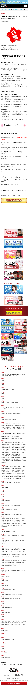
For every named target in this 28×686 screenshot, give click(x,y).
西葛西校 (12, 444)
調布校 (18, 447)
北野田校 (19, 554)
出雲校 (6, 585)
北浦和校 (23, 425)
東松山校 (18, 427)
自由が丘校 (13, 447)
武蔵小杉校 (8, 470)
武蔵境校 (3, 460)
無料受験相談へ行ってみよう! (14, 683)
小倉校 (8, 621)
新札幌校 (7, 374)
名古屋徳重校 (4, 523)
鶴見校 (7, 473)
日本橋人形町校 (12, 454)
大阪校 (2, 548)
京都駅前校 (7, 540)
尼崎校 (11, 565)
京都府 (2, 538)
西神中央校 (3, 564)
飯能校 (14, 427)
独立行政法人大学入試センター (8, 664)
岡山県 (2, 588)
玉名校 (12, 639)
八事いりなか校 (22, 518)
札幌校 (2, 374)
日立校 (14, 407)
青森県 (2, 378)
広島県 (2, 592)
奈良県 (2, 568)
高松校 (2, 607)
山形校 (2, 398)
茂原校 (8, 436)
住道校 (15, 549)
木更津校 (23, 435)
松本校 (2, 505)
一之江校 (17, 457)
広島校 (2, 594)
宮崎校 (2, 648)
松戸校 (7, 435)
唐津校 (6, 630)
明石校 (17, 560)
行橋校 (2, 624)
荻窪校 (2, 446)
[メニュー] (25, 6)
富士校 (17, 514)
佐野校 (20, 413)
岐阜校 (2, 509)
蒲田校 (12, 457)
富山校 (2, 487)
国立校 (7, 460)
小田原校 (24, 466)
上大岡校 (11, 471)
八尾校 (23, 549)
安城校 (9, 523)
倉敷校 (13, 589)
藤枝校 (14, 514)
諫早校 (12, 635)
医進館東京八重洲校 (22, 460)
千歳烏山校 (14, 452)
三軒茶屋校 (7, 446)
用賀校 (6, 454)
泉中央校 (8, 389)
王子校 (21, 457)
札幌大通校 (15, 375)
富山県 (2, 485)
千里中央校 (7, 551)
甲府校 (2, 500)
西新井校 (11, 460)
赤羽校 (9, 447)
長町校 (12, 389)
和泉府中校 (14, 554)
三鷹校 (19, 455)
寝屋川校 (7, 549)
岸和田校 (19, 549)
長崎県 (2, 633)
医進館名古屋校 (4, 526)
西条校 (10, 594)
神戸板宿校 (12, 562)
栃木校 (11, 413)
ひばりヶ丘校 (4, 455)
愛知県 (2, 517)
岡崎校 (7, 518)
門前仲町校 (10, 442)
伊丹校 (21, 560)
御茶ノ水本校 (4, 442)
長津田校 (23, 475)
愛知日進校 (18, 520)
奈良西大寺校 (4, 570)
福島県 (2, 401)
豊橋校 (13, 520)
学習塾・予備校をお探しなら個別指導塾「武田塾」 (14, 680)
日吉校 (12, 470)
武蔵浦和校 (19, 428)
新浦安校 (7, 433)
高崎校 (2, 419)
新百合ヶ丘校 (13, 475)
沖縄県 (2, 655)
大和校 (12, 468)
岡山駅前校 (9, 589)
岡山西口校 (3, 589)
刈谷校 (2, 520)
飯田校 (15, 505)
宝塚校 (2, 562)
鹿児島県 (3, 651)
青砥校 (9, 457)
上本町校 (11, 549)
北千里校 (8, 556)
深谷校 (10, 427)
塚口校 (22, 564)
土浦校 (11, 407)
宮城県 (2, 387)
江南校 (24, 523)
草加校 (19, 425)
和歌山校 (3, 576)
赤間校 (12, 624)
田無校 (2, 452)
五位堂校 (18, 570)
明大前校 (12, 449)
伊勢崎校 (14, 419)
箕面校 (14, 551)
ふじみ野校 (3, 428)
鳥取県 (2, 579)
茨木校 (2, 551)
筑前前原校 (3, 626)
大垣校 (6, 509)
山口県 (2, 597)
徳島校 (2, 603)
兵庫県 (2, 559)
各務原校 (15, 509)
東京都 (2, 441)
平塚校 (2, 468)
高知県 (2, 615)
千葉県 (2, 431)
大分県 (2, 642)
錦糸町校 (12, 446)
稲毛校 (12, 436)
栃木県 (2, 411)
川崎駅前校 (9, 478)
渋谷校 (24, 449)
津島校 (14, 525)
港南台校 (3, 470)
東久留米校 (13, 459)
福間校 (8, 626)
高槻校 (22, 548)
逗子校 (2, 475)
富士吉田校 (7, 500)
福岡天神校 (3, 621)
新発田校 (18, 482)
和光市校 (22, 427)
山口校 (2, 598)
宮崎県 (2, 646)
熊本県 (2, 637)
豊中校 (2, 549)
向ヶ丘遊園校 (17, 470)
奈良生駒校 (13, 570)
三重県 (2, 529)
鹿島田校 (3, 476)
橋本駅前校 (8, 576)
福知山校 (3, 543)
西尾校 (12, 523)
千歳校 (6, 375)
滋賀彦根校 (14, 535)
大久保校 (7, 565)
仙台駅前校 (3, 389)
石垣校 (10, 657)
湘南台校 (3, 473)
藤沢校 (15, 466)
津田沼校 (14, 433)
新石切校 (24, 554)
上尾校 (15, 425)
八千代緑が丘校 (17, 436)
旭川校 (23, 374)
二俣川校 (21, 471)
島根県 (2, 583)
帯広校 (10, 375)
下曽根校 (23, 624)
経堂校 (17, 459)
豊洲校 (2, 459)
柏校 (10, 433)
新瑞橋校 (3, 525)
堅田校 (22, 535)
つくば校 (3, 407)
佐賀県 (2, 628)
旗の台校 (23, 455)
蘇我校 (21, 438)
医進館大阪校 (4, 554)
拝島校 (19, 452)
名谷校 (14, 565)
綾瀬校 (24, 457)
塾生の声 (3, 13)
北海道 (2, 372)
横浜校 (6, 466)
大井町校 (22, 447)
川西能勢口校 (13, 564)
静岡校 (2, 514)
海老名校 (18, 475)
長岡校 (10, 482)
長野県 (2, 503)
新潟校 (2, 482)
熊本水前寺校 (7, 639)
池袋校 (14, 442)
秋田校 (2, 393)
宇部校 (11, 598)
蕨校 (8, 428)
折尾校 (19, 624)
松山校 (2, 612)
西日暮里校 (10, 455)
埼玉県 (2, 422)
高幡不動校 (18, 454)
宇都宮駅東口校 (4, 415)
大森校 (2, 454)
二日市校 (9, 622)
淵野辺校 (11, 476)
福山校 (6, 594)
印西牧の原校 (4, 438)
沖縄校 (6, 657)
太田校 (6, 419)
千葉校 (18, 433)
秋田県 (2, 392)
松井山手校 (13, 540)
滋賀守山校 (9, 535)
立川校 (22, 442)
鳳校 (11, 551)
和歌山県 (3, 574)
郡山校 (16, 402)
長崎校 (2, 635)
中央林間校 (22, 473)
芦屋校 (24, 560)
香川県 (2, 606)
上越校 (6, 482)
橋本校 (21, 468)
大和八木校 (3, 571)
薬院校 (15, 624)
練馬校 (16, 446)
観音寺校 (10, 607)
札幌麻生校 (19, 374)
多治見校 (10, 509)
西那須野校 (15, 413)
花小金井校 (3, 462)
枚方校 (18, 548)
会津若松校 (12, 402)
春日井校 (16, 518)
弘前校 (2, 380)
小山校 (7, 413)
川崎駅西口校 (18, 478)
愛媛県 (2, 610)
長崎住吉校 (17, 635)
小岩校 (21, 449)
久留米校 (17, 621)
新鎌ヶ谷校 (23, 433)
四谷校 (24, 444)
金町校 (20, 446)
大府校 (16, 523)
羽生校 (11, 428)
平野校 (6, 548)
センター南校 (16, 473)
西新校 (24, 621)
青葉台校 (17, 468)
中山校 (22, 470)
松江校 (2, 585)
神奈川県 (3, 465)
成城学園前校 (4, 447)
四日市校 (6, 531)
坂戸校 (14, 428)
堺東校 (14, 548)
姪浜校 (18, 622)
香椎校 (21, 621)
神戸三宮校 (7, 560)
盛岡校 (2, 384)
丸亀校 (6, 607)
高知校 (2, 616)
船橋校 (11, 435)
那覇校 (2, 657)
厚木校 (2, 466)
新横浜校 (19, 466)
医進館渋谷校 (4, 457)
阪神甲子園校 (21, 562)
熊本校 (2, 639)
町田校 (18, 442)
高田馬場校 (3, 444)
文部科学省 (19, 664)
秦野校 (11, 473)
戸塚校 (7, 471)
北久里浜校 (7, 475)
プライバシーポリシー (16, 678)
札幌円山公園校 (13, 374)
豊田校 (22, 520)
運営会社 (9, 678)
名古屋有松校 (19, 525)
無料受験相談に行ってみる (14, 313)
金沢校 (2, 491)
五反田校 (21, 459)
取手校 (18, 407)
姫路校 (2, 560)
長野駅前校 (7, 505)
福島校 (2, 402)
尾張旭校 (20, 523)
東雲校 (15, 460)
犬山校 (11, 525)
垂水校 (2, 565)
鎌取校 (12, 438)
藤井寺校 (12, 556)
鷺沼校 (20, 476)
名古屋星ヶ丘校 (8, 520)
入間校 (6, 427)
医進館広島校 (19, 594)
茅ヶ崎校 (16, 476)
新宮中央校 (7, 624)
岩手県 (2, 383)
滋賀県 (2, 534)
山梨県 (2, 499)
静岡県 (2, 512)
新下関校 (7, 598)
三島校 (21, 514)
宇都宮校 (3, 413)
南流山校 (19, 435)
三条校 (14, 482)
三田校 (16, 562)
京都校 (2, 540)
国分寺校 (17, 449)
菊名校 (13, 478)
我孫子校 (17, 438)
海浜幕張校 (3, 436)
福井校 (2, 496)
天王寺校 (10, 548)
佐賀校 (2, 630)
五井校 (9, 438)
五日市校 (14, 594)
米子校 (6, 580)
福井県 (2, 494)
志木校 (7, 425)
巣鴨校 (23, 446)
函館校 (2, 375)
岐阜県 (2, 508)
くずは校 (9, 554)
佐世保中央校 (7, 635)
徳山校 (14, 598)
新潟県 (2, 481)
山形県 (2, 396)
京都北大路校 (18, 540)
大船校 (7, 476)
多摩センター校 (8, 452)
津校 (2, 531)
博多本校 (12, 621)
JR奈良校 (23, 570)
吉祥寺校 (8, 449)
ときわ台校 (7, 459)
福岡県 (2, 619)
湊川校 (8, 564)
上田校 (12, 505)
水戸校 (7, 407)
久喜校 (2, 427)
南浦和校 (11, 425)
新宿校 (8, 444)
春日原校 (14, 622)
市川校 (2, 433)
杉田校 (23, 476)
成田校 (14, 435)
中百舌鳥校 (17, 556)
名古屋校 (3, 518)
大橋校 (22, 622)
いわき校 (7, 402)
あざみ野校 (11, 466)
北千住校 (3, 449)
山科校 (23, 540)
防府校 (18, 598)
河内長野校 (23, 551)
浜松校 (6, 514)
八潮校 (23, 428)
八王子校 (20, 444)
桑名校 (14, 531)
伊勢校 (10, 531)
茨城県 (2, 405)
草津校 (19, 535)
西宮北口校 (13, 560)
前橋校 (10, 419)
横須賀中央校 (7, 468)
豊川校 (7, 525)
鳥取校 (2, 580)
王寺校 (9, 570)
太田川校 (11, 518)
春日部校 (3, 425)
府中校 (22, 452)
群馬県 (2, 417)
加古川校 (7, 562)
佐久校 (19, 505)
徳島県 (2, 601)
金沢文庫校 (16, 471)
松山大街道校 (7, 612)
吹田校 (18, 551)
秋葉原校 (15, 455)
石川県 (2, 490)
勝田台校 (3, 435)
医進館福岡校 (4, 622)
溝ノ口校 (3, 471)
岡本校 (18, 564)
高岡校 (6, 487)
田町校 (16, 444)
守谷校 (22, 407)
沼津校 (10, 514)
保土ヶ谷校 (3, 478)
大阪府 (2, 546)
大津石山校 (3, 535)
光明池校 (3, 556)
